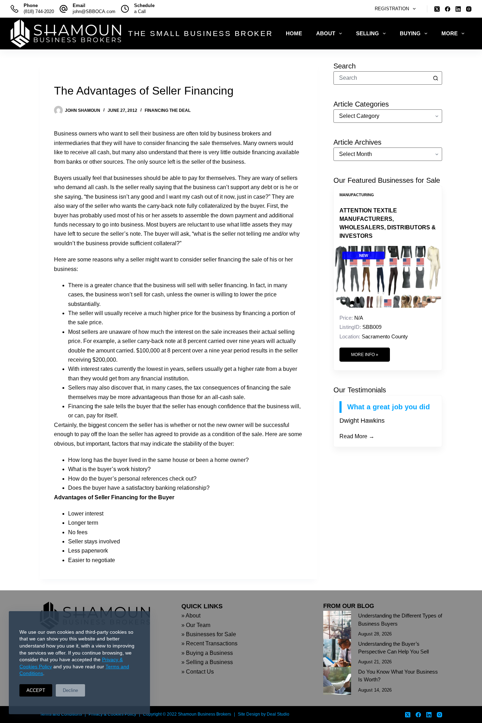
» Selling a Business (207, 662)
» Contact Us (197, 672)
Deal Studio (278, 714)
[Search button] (435, 78)
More (449, 33)
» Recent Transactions (209, 643)
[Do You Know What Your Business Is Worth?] (337, 681)
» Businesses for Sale (208, 634)
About (325, 33)
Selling (367, 33)
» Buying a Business (207, 653)
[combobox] (381, 78)
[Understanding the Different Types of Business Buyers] (337, 625)
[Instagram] (468, 9)
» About (190, 616)
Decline (70, 690)
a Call (140, 11)
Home (294, 33)
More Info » (364, 354)
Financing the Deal (168, 110)
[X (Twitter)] (437, 9)
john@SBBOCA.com (94, 11)
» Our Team (195, 625)
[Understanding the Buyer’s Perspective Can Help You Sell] (337, 653)
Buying (410, 33)
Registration (392, 8)
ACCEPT (35, 690)
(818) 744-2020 (39, 11)
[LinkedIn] (458, 9)
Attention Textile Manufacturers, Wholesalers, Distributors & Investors (387, 223)
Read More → (356, 436)
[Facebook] (447, 9)
